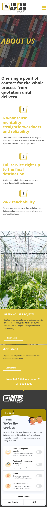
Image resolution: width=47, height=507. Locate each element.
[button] (44, 8)
